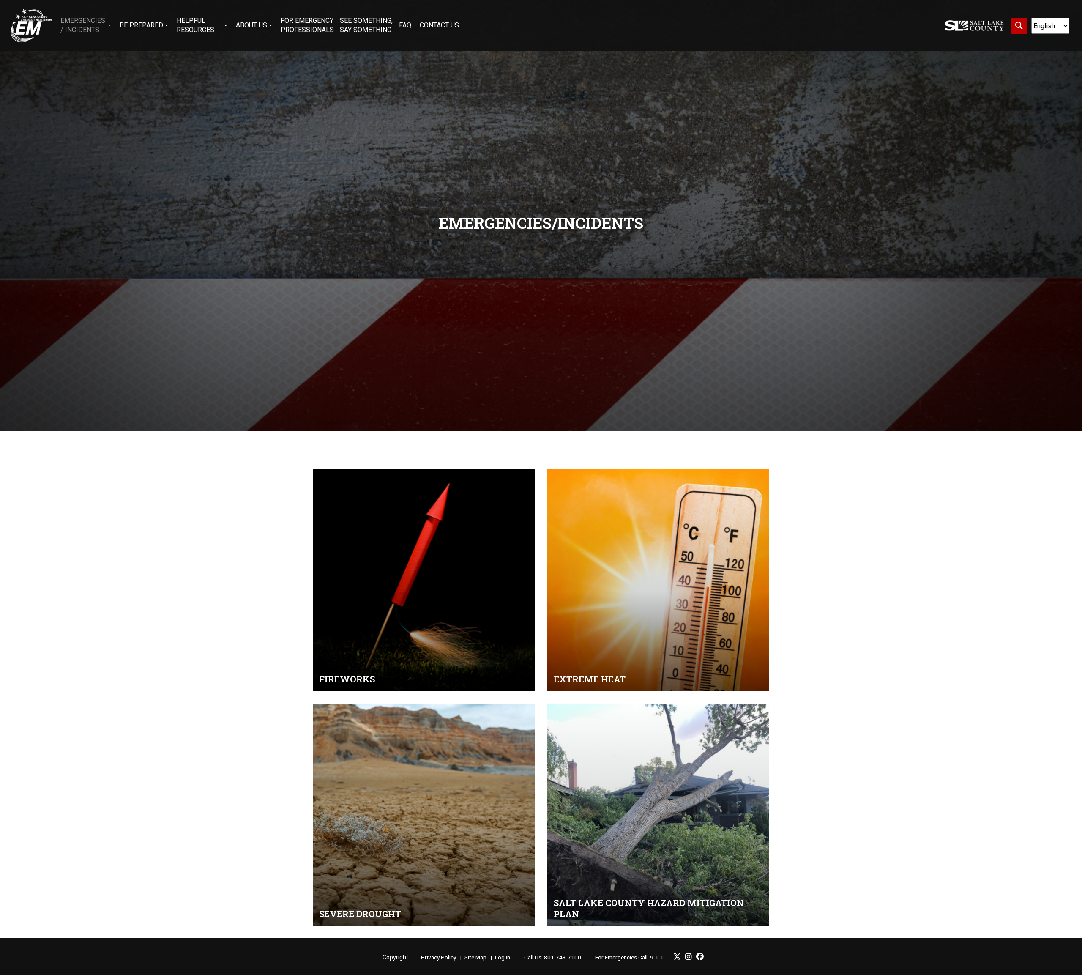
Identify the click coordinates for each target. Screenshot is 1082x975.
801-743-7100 (562, 957)
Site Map (475, 957)
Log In (502, 957)
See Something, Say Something (366, 25)
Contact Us (439, 25)
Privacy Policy (438, 957)
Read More (424, 580)
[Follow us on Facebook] (700, 956)
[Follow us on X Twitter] (677, 956)
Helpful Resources (195, 25)
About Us (251, 25)
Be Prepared (141, 25)
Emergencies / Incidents (82, 25)
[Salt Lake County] (974, 26)
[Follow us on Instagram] (688, 956)
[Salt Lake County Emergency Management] (31, 25)
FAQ (405, 25)
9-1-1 (657, 957)
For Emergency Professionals (307, 25)
